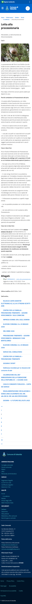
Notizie (17, 17)
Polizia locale (9, 17)
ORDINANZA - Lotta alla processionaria (19, 279)
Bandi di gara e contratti (8, 518)
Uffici (2, 471)
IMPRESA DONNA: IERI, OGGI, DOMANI (16, 319)
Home (2, 17)
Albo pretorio (5, 514)
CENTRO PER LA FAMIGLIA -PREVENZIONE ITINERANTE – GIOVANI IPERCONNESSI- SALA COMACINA (14, 313)
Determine (4, 511)
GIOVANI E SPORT (9, 363)
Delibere (3, 509)
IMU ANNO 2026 (8, 331)
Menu (2, 8)
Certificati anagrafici (7, 485)
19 (1, 440)
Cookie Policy (20, 581)
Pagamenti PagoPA (7, 480)
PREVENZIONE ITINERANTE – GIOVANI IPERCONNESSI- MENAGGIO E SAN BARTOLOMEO (15, 338)
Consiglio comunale (7, 465)
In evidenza (6, 19)
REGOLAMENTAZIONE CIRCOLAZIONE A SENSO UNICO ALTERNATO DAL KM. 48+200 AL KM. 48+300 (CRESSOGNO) (15, 393)
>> (1, 444)
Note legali (3, 586)
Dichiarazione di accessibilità (8, 591)
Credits (21, 591)
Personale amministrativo (9, 474)
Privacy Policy (10, 581)
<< (1, 406)
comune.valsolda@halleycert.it (10, 549)
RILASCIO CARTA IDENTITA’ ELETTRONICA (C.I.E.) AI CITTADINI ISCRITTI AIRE (15, 303)
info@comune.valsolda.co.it (9, 545)
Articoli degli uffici (6, 500)
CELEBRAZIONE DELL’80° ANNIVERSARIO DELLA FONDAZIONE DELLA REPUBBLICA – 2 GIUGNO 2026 (14, 377)
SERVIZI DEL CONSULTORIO (12, 352)
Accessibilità (12, 586)
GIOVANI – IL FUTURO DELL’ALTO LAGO (16, 400)
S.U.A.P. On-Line (6, 483)
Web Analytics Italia (7, 503)
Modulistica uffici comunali (9, 516)
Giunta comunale (6, 467)
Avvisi (22, 17)
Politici (3, 469)
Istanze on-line (5, 487)
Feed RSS (3, 596)
